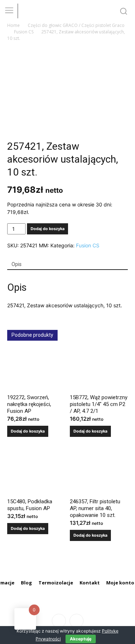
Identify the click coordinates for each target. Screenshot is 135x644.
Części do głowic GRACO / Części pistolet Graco (76, 25)
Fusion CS (23, 32)
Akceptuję (80, 638)
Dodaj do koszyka (47, 228)
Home (13, 25)
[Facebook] (59, 621)
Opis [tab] (17, 264)
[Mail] (76, 621)
